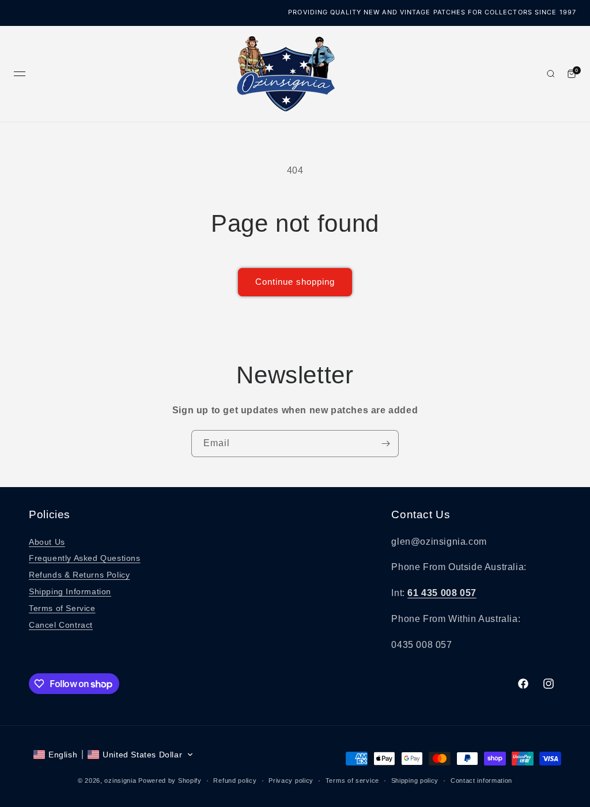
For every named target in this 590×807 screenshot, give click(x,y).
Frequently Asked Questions (85, 558)
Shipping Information (70, 591)
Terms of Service (62, 608)
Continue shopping (295, 281)
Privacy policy (290, 780)
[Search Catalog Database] (550, 73)
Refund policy (234, 780)
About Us (47, 541)
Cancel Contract (61, 624)
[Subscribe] (385, 443)
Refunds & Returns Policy (79, 574)
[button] (113, 754)
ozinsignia (120, 780)
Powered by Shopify (170, 780)
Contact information (481, 780)
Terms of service (352, 780)
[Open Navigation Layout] (19, 73)
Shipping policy (415, 780)
